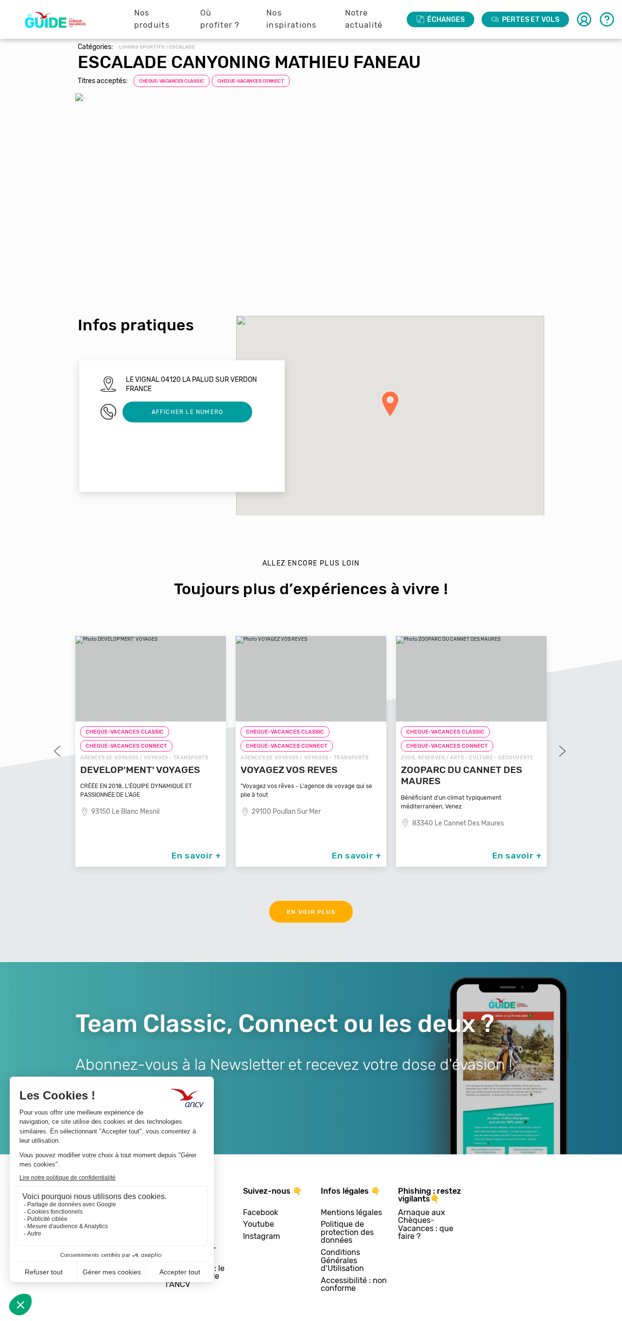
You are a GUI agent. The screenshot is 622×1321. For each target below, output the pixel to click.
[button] (390, 404)
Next (561, 751)
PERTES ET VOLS (530, 20)
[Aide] (607, 19)
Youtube (258, 1224)
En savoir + (196, 855)
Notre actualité (364, 19)
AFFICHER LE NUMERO (188, 411)
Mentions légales (351, 1213)
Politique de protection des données (347, 1232)
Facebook (260, 1213)
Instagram (261, 1237)
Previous (58, 751)
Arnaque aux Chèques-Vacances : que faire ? (425, 1225)
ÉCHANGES (446, 20)
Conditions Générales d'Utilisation (342, 1261)
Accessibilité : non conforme (354, 1285)
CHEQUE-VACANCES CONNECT (251, 81)
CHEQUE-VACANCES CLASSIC (171, 81)
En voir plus (311, 912)
